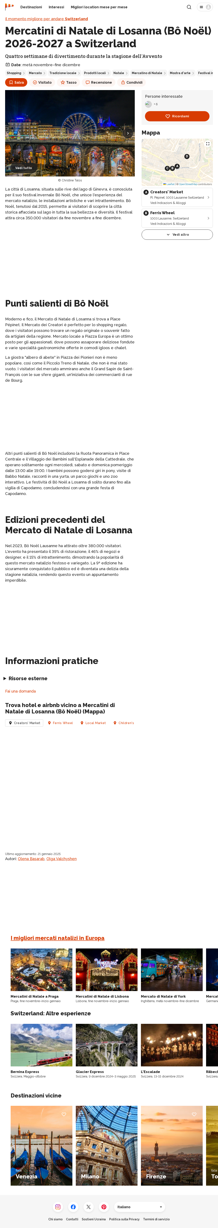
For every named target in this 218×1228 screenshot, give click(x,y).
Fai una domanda (20, 691)
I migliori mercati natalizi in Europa (58, 938)
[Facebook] (73, 1207)
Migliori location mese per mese (99, 7)
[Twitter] (88, 1207)
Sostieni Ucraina (94, 1219)
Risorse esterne (28, 678)
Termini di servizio (156, 1219)
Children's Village (132, 723)
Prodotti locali (95, 73)
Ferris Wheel (63, 723)
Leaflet (170, 184)
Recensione (101, 82)
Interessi (56, 7)
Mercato (35, 73)
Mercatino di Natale (147, 73)
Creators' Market (27, 723)
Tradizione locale (62, 73)
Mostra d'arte (180, 73)
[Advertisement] (70, 254)
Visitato (45, 82)
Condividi (134, 82)
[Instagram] (58, 1207)
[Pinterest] (104, 1207)
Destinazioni (31, 7)
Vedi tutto (23, 168)
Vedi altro (181, 234)
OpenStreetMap (188, 184)
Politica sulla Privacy (124, 1219)
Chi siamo (55, 1219)
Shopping (14, 73)
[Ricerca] (189, 7)
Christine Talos (72, 180)
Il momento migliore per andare (46, 19)
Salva (19, 82)
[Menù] (205, 7)
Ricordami (180, 116)
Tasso (71, 82)
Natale (118, 73)
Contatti (72, 1219)
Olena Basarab (31, 858)
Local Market (96, 723)
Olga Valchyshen (61, 858)
